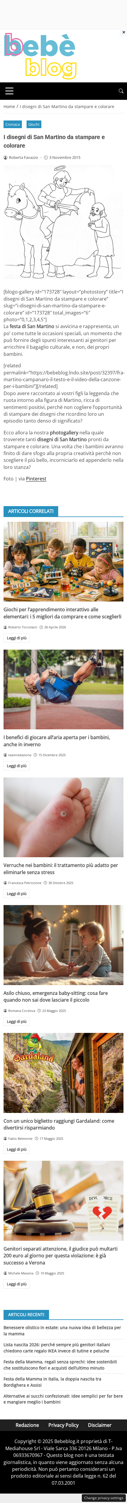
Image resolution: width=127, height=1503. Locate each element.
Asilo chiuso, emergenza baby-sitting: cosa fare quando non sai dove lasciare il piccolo (56, 996)
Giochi (33, 124)
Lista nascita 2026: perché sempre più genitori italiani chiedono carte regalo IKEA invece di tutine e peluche (57, 1347)
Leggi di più (17, 637)
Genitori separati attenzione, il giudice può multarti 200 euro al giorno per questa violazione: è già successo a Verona (61, 1256)
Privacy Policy (63, 1425)
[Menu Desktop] (9, 91)
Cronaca (12, 124)
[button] (121, 91)
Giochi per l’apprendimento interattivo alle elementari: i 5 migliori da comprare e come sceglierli (62, 613)
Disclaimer (100, 1425)
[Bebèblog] (40, 55)
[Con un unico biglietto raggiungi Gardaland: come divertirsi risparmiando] (63, 1073)
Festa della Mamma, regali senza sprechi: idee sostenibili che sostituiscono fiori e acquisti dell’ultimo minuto (60, 1364)
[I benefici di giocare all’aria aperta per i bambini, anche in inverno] (63, 690)
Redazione (27, 1425)
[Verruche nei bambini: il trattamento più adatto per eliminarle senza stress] (63, 817)
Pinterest (36, 478)
